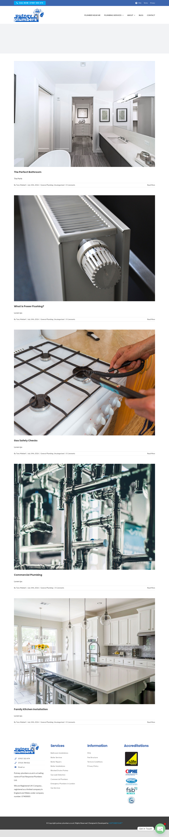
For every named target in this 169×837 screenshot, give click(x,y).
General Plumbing (47, 185)
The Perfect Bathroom (27, 172)
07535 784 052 (24, 763)
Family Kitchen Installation (31, 709)
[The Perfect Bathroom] (84, 114)
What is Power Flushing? (29, 306)
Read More (151, 185)
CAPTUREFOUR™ (116, 823)
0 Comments (70, 185)
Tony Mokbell (21, 185)
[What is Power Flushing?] (84, 248)
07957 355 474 (24, 758)
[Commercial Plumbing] (84, 517)
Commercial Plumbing (28, 575)
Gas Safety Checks (25, 440)
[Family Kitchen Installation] (84, 651)
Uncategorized (59, 185)
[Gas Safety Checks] (84, 382)
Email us (21, 767)
